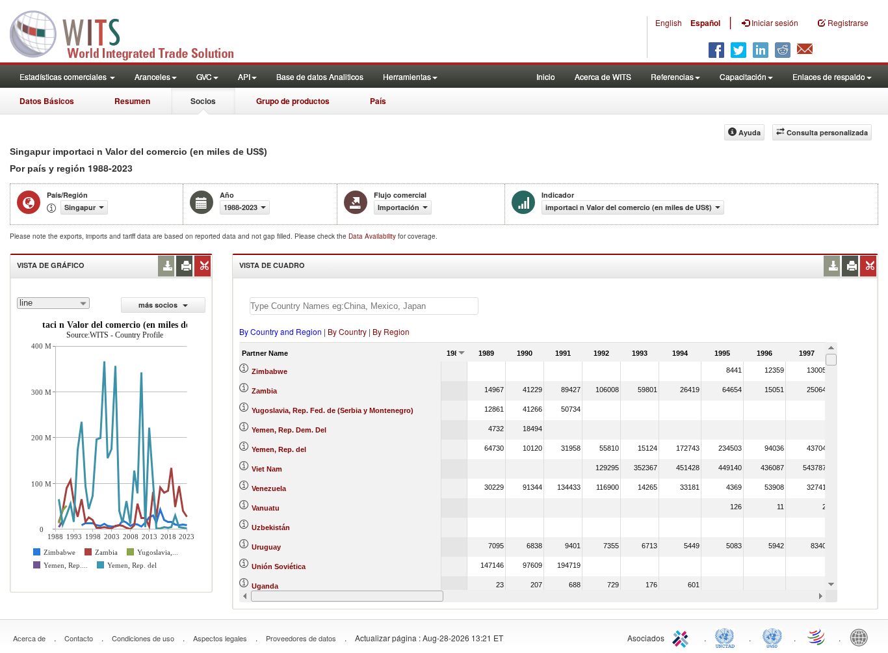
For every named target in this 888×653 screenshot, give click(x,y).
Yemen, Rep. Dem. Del (289, 430)
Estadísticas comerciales (64, 76)
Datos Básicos (47, 101)
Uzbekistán (271, 527)
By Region (391, 331)
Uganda (265, 586)
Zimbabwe (269, 371)
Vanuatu (266, 508)
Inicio (545, 76)
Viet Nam (267, 469)
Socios (203, 101)
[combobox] (53, 303)
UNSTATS (772, 637)
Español (705, 23)
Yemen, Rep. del (279, 449)
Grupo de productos (293, 101)
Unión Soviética (279, 566)
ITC (683, 637)
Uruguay (266, 547)
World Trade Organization (817, 637)
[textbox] (364, 306)
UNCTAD (727, 637)
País (378, 101)
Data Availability (373, 236)
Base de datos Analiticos (319, 76)
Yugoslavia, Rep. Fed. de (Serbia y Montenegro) (332, 410)
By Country (347, 331)
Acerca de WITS (603, 76)
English (668, 22)
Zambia (264, 391)
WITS (130, 32)
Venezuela (269, 488)
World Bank (862, 637)
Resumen (132, 101)
